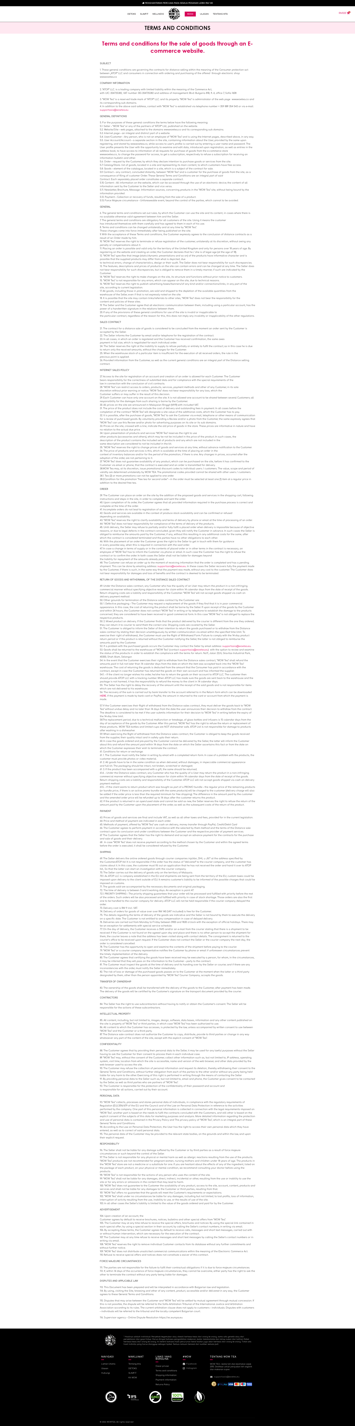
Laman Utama (174, 14)
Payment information (166, 1380)
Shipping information (166, 1375)
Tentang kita (134, 1364)
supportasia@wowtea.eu (114, 110)
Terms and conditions (166, 1371)
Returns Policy (163, 1385)
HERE (103, 696)
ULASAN (204, 14)
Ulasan (104, 1368)
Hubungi (105, 1373)
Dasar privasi (162, 1366)
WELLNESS (158, 14)
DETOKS (131, 14)
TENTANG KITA (220, 14)
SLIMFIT (144, 14)
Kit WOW (132, 1378)
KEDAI (190, 14)
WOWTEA (111, 1422)
